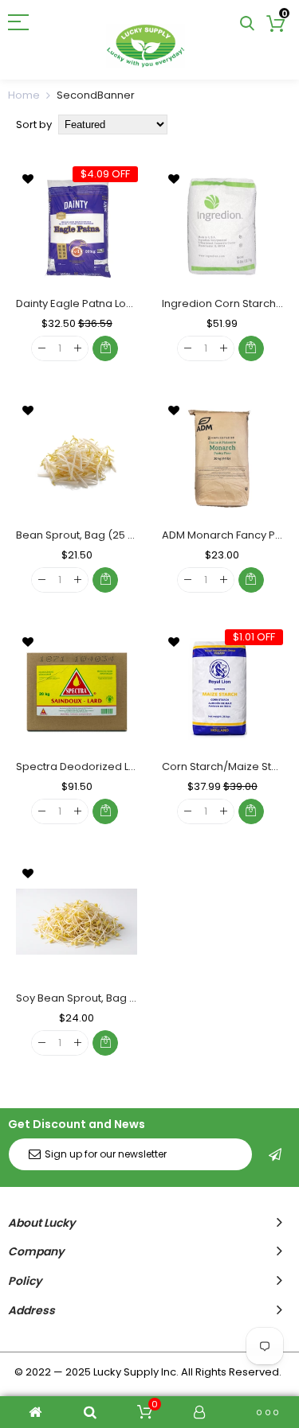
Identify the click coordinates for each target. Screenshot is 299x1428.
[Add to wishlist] (28, 178)
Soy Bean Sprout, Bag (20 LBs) (93, 998)
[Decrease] (42, 349)
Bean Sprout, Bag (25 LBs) (82, 535)
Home (24, 95)
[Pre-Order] (105, 1043)
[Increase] (78, 349)
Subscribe (275, 1154)
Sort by (34, 124)
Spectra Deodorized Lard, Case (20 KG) (118, 766)
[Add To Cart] (105, 348)
